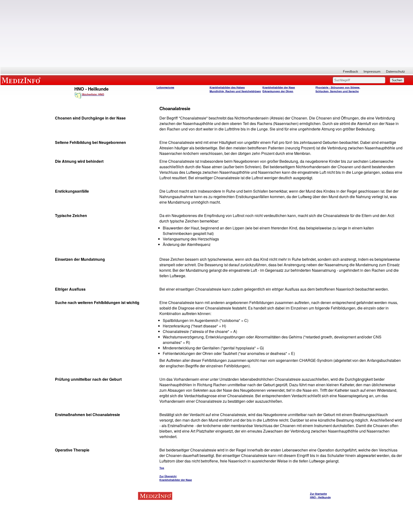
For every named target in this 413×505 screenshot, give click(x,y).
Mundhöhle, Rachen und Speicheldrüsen (235, 91)
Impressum (372, 71)
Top (161, 468)
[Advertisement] (206, 33)
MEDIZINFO (21, 80)
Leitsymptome (165, 87)
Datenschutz (395, 71)
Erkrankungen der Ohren (277, 91)
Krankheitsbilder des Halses (227, 87)
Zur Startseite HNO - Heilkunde (320, 495)
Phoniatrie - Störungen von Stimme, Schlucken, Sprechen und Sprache (337, 89)
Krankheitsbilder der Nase (278, 87)
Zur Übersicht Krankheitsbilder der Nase (175, 478)
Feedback (350, 71)
